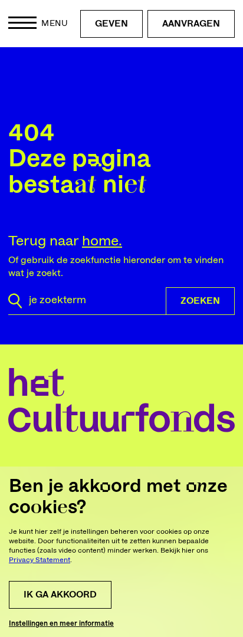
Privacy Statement (39, 559)
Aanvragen (191, 23)
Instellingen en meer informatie (61, 623)
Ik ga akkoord (60, 594)
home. (102, 241)
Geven (111, 23)
